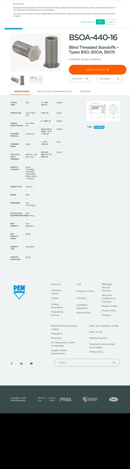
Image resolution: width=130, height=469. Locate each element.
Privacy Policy (109, 310)
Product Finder (109, 306)
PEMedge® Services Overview (107, 287)
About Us (56, 284)
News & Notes (84, 313)
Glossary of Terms (85, 291)
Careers (55, 298)
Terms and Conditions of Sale (103, 326)
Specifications (21, 91)
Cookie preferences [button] (87, 22)
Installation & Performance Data (54, 91)
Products (106, 315)
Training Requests (98, 338)
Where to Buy (96, 352)
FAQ (79, 284)
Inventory (85, 91)
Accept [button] (100, 22)
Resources (56, 338)
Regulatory (56, 333)
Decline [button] (111, 22)
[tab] (21, 92)
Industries (81, 298)
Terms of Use (95, 332)
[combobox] (84, 362)
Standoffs (99, 127)
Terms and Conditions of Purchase (108, 298)
